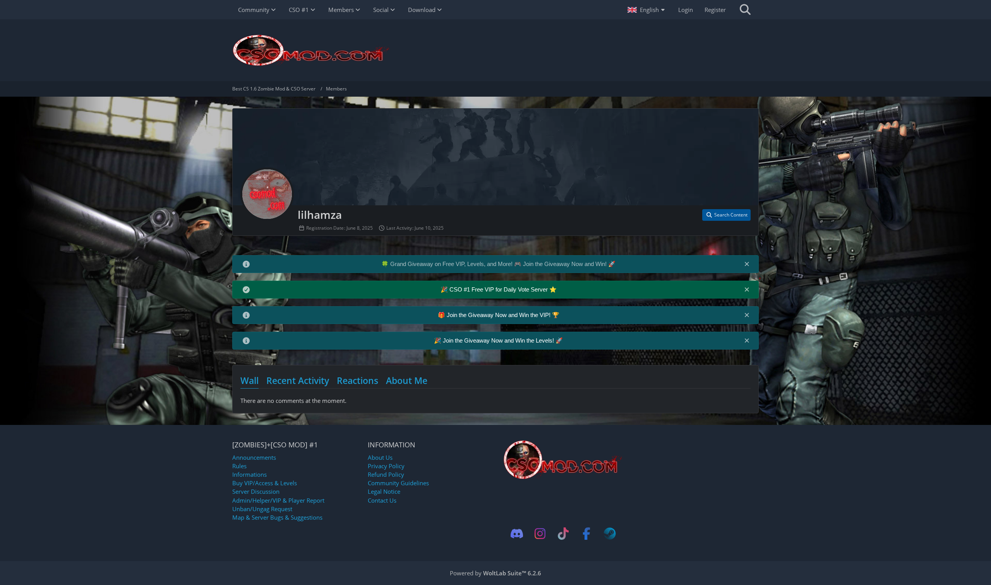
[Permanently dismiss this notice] (747, 263)
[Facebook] (586, 533)
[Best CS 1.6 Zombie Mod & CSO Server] (495, 50)
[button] (647, 9)
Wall (249, 380)
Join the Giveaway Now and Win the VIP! (499, 315)
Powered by (495, 573)
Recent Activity (297, 380)
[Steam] (610, 533)
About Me (406, 380)
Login (685, 10)
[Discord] (517, 533)
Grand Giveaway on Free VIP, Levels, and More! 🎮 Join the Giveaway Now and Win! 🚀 (503, 264)
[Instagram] (540, 533)
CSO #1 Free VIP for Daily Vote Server (499, 289)
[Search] (745, 9)
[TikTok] (563, 533)
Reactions (357, 380)
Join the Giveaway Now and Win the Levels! (499, 340)
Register (715, 10)
